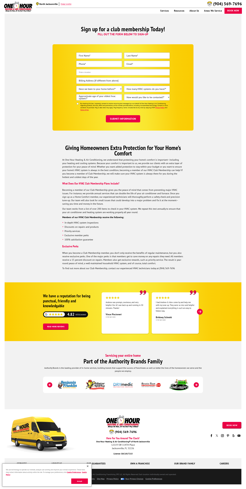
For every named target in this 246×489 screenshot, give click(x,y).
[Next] (200, 312)
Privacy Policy (159, 108)
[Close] (87, 466)
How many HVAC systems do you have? (146, 89)
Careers (224, 463)
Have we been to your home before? (97, 89)
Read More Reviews (55, 326)
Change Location (66, 4)
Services (164, 10)
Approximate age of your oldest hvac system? (97, 97)
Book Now (233, 10)
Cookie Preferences (74, 472)
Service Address (86, 72)
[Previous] (49, 384)
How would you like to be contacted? (145, 97)
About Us (194, 10)
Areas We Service (213, 10)
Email (129, 64)
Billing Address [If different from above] (98, 80)
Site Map (101, 478)
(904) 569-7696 (227, 4)
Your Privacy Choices (134, 478)
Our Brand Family (184, 463)
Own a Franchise (140, 463)
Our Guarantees (96, 463)
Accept (79, 481)
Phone (82, 64)
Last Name (132, 55)
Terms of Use (84, 110)
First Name (84, 55)
